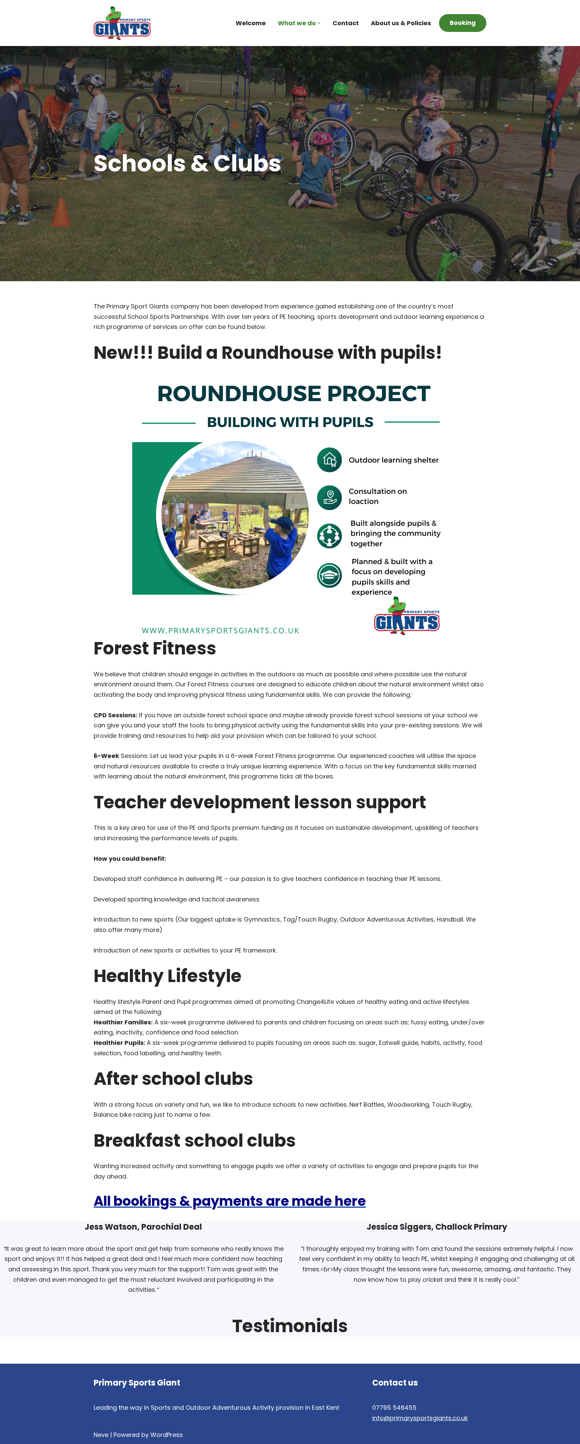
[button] (319, 23)
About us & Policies (401, 23)
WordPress (166, 1435)
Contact (346, 23)
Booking (463, 22)
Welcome (251, 23)
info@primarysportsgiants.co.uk (420, 1418)
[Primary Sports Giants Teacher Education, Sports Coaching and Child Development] (122, 23)
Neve (101, 1435)
